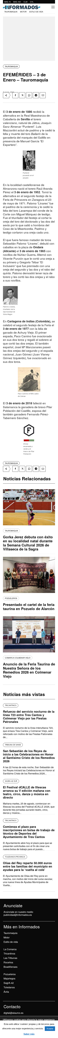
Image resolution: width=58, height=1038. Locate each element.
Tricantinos (9, 953)
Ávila (6, 991)
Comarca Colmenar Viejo (17, 657)
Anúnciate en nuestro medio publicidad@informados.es (18, 913)
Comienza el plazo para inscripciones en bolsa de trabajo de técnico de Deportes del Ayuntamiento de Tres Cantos (29, 831)
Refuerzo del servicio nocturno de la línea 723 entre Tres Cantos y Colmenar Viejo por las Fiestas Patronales (28, 716)
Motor (7, 937)
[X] (22, 95)
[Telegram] (36, 95)
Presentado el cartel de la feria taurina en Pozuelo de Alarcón (28, 606)
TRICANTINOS (10, 705)
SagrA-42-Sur (11, 781)
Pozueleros (10, 974)
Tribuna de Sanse (13, 745)
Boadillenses (10, 966)
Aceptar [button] (50, 1029)
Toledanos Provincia (15, 857)
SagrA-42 (9, 983)
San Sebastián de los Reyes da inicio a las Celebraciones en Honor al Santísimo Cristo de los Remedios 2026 (29, 756)
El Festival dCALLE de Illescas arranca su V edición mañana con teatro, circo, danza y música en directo (26, 792)
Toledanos (9, 987)
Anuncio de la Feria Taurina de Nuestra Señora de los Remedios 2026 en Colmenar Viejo (29, 670)
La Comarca (10, 949)
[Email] (43, 95)
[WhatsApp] (29, 95)
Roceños (8, 962)
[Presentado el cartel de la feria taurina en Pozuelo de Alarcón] (29, 575)
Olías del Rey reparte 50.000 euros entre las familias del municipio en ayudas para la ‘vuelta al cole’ (27, 866)
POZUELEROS (11, 598)
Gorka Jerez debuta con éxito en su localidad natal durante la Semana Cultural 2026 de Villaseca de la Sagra (28, 543)
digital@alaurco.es (13, 1013)
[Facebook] (15, 95)
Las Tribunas (10, 958)
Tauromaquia (11, 66)
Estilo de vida (11, 942)
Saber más (29, 1034)
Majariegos (9, 978)
